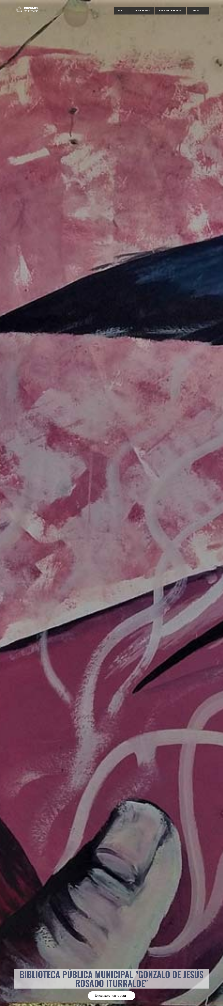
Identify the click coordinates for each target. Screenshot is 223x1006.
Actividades (142, 10)
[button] (111, 995)
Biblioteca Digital (170, 10)
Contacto (197, 10)
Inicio (121, 10)
